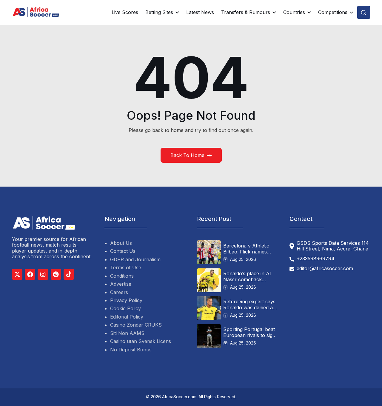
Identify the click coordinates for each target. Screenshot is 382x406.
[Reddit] (56, 274)
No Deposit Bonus (131, 350)
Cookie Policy (125, 308)
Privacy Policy (126, 300)
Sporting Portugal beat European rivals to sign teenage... (249, 332)
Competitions (332, 12)
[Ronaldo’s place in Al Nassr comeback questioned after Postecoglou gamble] (209, 280)
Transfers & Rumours (245, 12)
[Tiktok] (69, 274)
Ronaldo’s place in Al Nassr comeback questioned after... (247, 276)
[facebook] (30, 274)
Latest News (200, 12)
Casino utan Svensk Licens (140, 341)
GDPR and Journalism (135, 259)
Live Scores (125, 12)
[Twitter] (17, 274)
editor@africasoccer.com (325, 268)
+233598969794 (316, 259)
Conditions (122, 276)
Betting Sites (159, 12)
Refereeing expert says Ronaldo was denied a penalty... (249, 304)
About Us (121, 243)
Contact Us (122, 251)
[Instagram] (43, 274)
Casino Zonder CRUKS (136, 325)
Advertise (120, 284)
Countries (294, 12)
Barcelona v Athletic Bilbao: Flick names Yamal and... (246, 249)
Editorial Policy (126, 317)
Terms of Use (125, 267)
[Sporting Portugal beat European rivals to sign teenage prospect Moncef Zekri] (209, 336)
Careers (119, 292)
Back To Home (187, 155)
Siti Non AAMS (127, 333)
